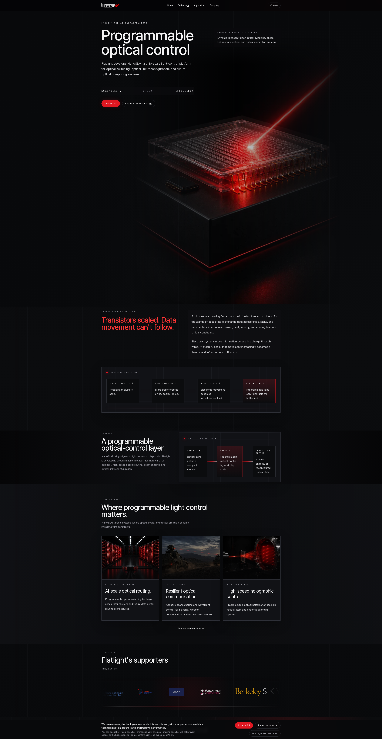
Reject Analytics (267, 725)
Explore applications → (191, 628)
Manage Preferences (264, 733)
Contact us (111, 103)
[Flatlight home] (110, 5)
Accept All (244, 725)
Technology (183, 5)
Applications (199, 5)
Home (170, 5)
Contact (274, 5)
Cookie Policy (166, 735)
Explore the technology (138, 103)
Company (214, 5)
